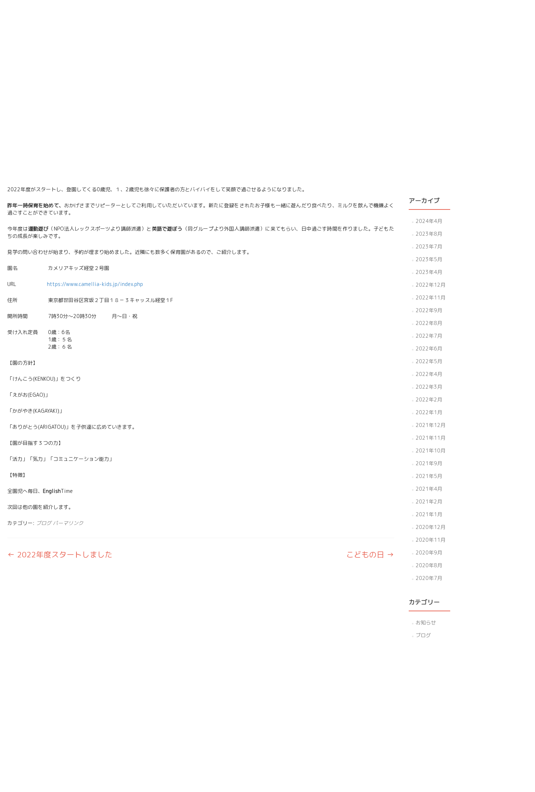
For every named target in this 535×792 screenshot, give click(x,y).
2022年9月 (429, 310)
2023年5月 (429, 259)
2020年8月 (429, 565)
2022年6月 (429, 348)
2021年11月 (430, 437)
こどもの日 (370, 554)
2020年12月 (430, 527)
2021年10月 (430, 450)
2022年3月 (429, 386)
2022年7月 (429, 335)
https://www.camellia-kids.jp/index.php (95, 284)
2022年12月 (430, 284)
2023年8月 (429, 233)
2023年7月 (429, 246)
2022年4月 (429, 373)
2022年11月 (430, 297)
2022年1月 (429, 412)
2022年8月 (429, 322)
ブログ (43, 522)
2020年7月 (429, 578)
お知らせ (426, 622)
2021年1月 (429, 514)
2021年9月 (429, 463)
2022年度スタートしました (59, 554)
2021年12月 (430, 425)
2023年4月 (429, 271)
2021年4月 (429, 488)
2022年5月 (429, 361)
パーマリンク (68, 522)
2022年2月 (429, 399)
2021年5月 (429, 476)
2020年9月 (429, 552)
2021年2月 (429, 501)
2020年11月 (430, 539)
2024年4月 (429, 220)
